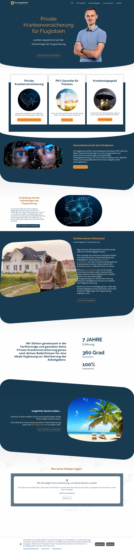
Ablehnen (110, 544)
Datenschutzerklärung (67, 493)
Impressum (45, 549)
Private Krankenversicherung (29, 120)
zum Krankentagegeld (86, 300)
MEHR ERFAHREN (80, 167)
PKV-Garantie (67, 120)
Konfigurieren (57, 549)
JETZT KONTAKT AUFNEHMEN (49, 56)
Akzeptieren (67, 498)
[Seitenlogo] (19, 3)
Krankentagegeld (104, 120)
